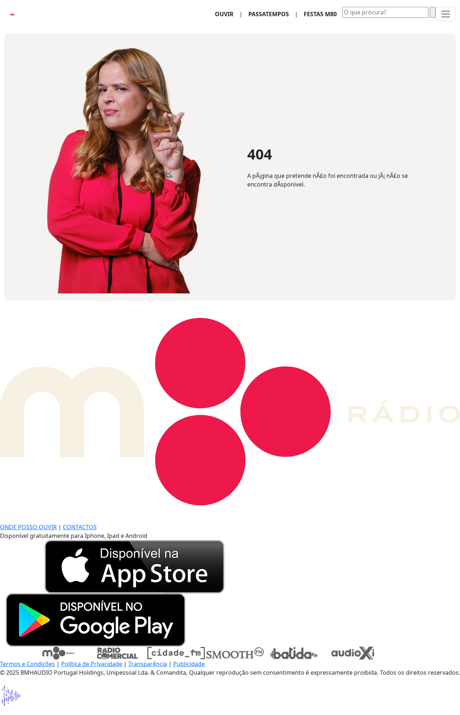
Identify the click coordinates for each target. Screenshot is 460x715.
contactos (80, 527)
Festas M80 (320, 14)
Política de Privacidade (91, 664)
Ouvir (227, 14)
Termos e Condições (27, 664)
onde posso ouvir (28, 527)
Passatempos (268, 14)
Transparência (147, 664)
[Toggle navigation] (446, 14)
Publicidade (189, 664)
